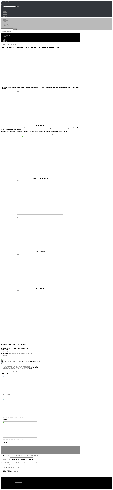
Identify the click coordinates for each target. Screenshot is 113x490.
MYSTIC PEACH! (6, 394)
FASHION (5, 12)
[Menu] (1, 4)
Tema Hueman (18, 482)
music (12, 371)
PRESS (4, 23)
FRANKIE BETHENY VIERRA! (13, 467)
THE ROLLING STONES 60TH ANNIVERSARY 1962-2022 (14, 368)
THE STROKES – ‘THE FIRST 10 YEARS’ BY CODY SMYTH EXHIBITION (17, 367)
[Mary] (2, 359)
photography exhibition (18, 371)
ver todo (15, 363)
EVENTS (4, 15)
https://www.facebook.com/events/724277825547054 (20, 353)
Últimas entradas (7, 356)
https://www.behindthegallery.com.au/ (18, 351)
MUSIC (4, 11)
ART (4, 8)
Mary (3, 51)
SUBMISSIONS (6, 25)
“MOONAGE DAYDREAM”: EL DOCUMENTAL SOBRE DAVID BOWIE (17, 366)
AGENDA (5, 16)
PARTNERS (5, 21)
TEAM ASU (5, 24)
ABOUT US (5, 20)
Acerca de (5, 355)
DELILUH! (9, 470)
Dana (4, 467)
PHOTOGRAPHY (6, 10)
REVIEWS (5, 14)
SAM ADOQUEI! (10, 469)
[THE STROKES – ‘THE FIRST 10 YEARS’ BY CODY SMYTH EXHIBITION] (19, 462)
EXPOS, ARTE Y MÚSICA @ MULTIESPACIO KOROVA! (14, 417)
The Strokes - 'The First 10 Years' (36, 371)
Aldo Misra (5, 472)
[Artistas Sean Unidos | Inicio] (6, 1)
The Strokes (26, 371)
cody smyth (8, 371)
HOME (4, 19)
